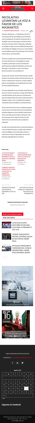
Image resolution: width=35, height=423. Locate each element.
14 (22, 385)
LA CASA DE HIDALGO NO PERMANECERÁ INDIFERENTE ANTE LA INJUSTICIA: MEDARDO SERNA (8, 156)
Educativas (4, 238)
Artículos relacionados (12, 214)
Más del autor (9, 217)
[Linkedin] (17, 363)
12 (13, 385)
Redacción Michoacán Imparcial (11, 30)
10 (4, 385)
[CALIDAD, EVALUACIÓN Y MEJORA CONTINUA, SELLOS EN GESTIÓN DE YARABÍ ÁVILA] (6, 236)
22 (26, 388)
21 (22, 388)
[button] (32, 8)
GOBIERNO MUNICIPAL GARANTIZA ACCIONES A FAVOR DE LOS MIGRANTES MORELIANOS (8, 171)
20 (17, 388)
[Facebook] (12, 363)
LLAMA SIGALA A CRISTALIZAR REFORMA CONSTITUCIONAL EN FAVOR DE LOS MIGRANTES (24, 156)
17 (4, 388)
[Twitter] (22, 363)
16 (31, 385)
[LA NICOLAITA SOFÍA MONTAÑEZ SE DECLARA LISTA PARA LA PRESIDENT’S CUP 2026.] (6, 225)
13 (17, 385)
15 (26, 385)
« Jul (3, 398)
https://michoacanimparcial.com (17, 204)
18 (8, 388)
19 (13, 388)
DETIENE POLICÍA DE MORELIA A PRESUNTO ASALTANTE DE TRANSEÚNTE (25, 190)
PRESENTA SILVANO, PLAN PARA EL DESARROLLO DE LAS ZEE (9, 190)
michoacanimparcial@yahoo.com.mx (21, 357)
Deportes (4, 227)
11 (8, 385)
